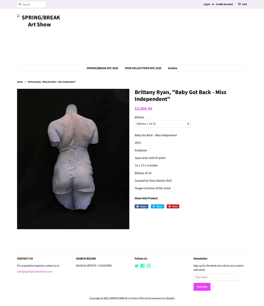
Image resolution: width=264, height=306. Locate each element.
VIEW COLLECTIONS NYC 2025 (143, 68)
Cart (244, 4)
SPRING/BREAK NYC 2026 (102, 68)
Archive (172, 68)
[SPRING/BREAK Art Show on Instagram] (148, 266)
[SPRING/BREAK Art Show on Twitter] (137, 266)
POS (141, 298)
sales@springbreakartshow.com (34, 271)
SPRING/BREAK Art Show (124, 298)
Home (20, 81)
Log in (207, 4)
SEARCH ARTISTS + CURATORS (94, 265)
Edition (139, 117)
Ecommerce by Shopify (162, 298)
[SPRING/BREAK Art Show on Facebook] (142, 266)
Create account (224, 4)
